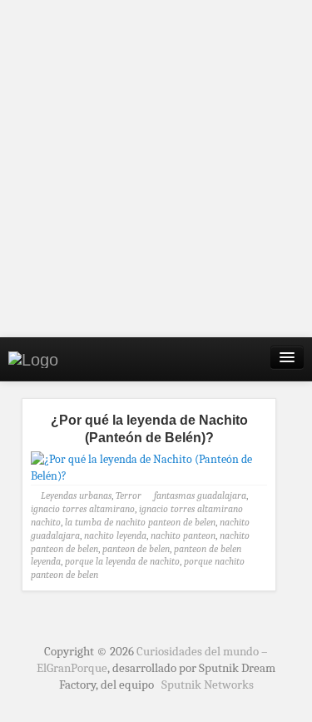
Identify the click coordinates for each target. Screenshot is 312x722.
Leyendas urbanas (76, 495)
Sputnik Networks (207, 684)
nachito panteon (183, 535)
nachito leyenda (115, 535)
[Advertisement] (156, 168)
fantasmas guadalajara (200, 495)
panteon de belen (136, 549)
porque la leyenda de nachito (122, 561)
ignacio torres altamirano (83, 509)
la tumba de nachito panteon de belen (140, 522)
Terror (128, 495)
